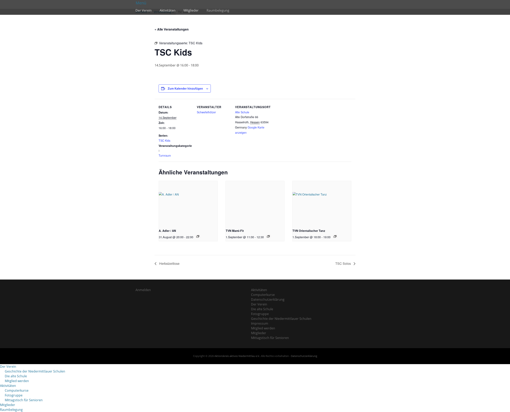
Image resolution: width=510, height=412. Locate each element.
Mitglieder (191, 10)
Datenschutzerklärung (267, 299)
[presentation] (188, 203)
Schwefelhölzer (206, 112)
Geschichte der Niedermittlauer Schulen (281, 318)
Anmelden (143, 290)
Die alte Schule (262, 309)
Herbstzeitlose (168, 263)
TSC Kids (164, 140)
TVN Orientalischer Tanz (308, 231)
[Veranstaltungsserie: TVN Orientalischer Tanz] (335, 236)
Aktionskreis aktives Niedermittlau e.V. (237, 356)
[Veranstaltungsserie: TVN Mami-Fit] (268, 236)
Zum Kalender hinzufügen (185, 88)
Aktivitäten (168, 10)
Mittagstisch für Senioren (270, 338)
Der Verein (143, 10)
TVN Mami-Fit (235, 231)
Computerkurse (263, 294)
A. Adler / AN (167, 231)
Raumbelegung (218, 10)
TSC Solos (343, 263)
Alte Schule (242, 112)
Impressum (259, 323)
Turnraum (165, 155)
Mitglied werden (263, 328)
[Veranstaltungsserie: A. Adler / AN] (197, 236)
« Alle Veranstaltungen (172, 29)
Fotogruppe (260, 314)
